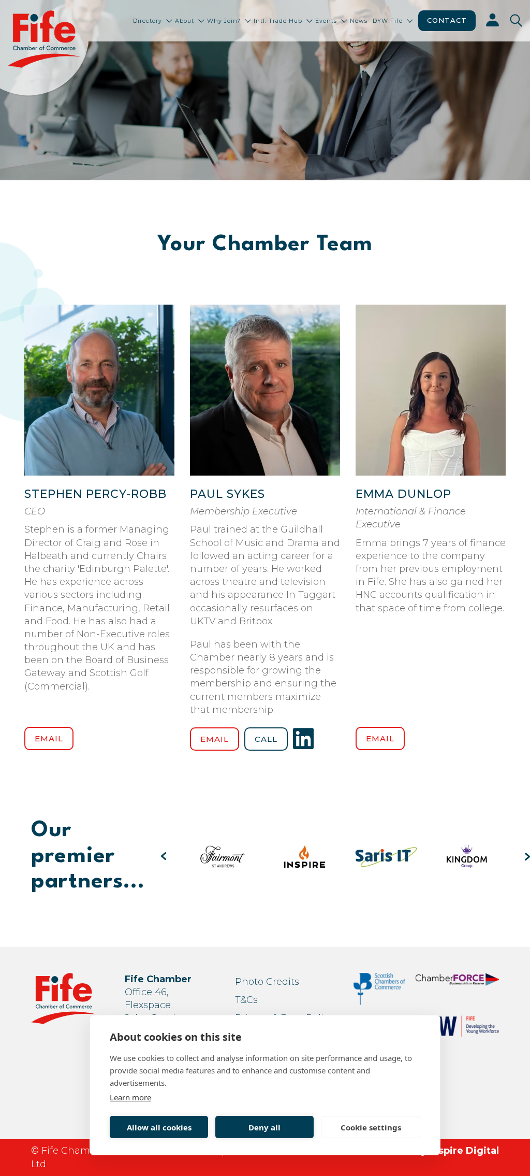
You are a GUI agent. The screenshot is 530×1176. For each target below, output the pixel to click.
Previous (163, 856)
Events (326, 20)
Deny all (264, 1127)
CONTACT (447, 20)
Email (49, 738)
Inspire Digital (464, 1150)
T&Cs (246, 1000)
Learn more (130, 1097)
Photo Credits (267, 981)
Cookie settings (371, 1127)
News (358, 20)
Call (266, 739)
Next (527, 856)
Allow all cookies (159, 1127)
